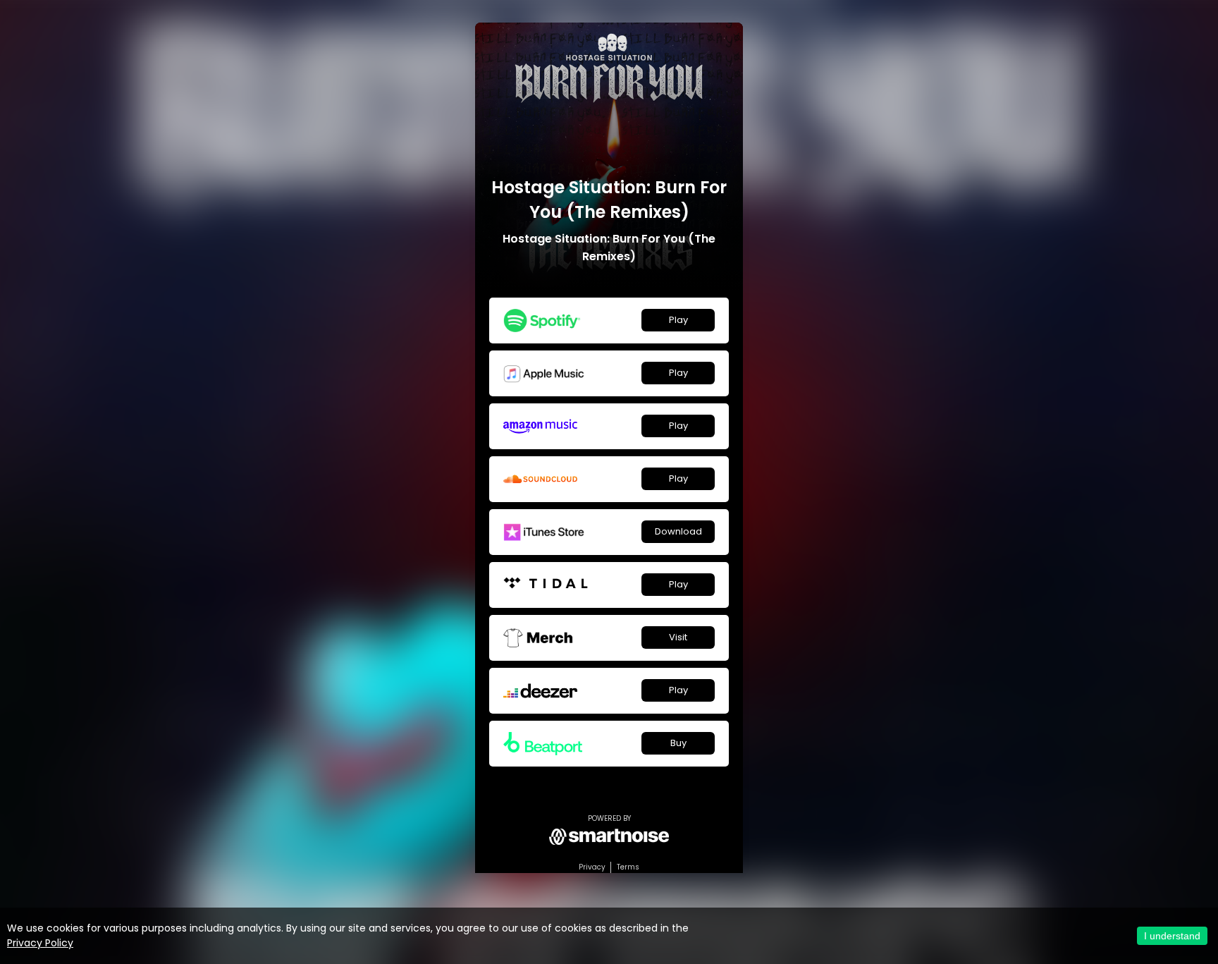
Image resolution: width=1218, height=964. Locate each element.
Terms (628, 867)
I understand (1172, 935)
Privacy (592, 867)
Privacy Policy (40, 943)
